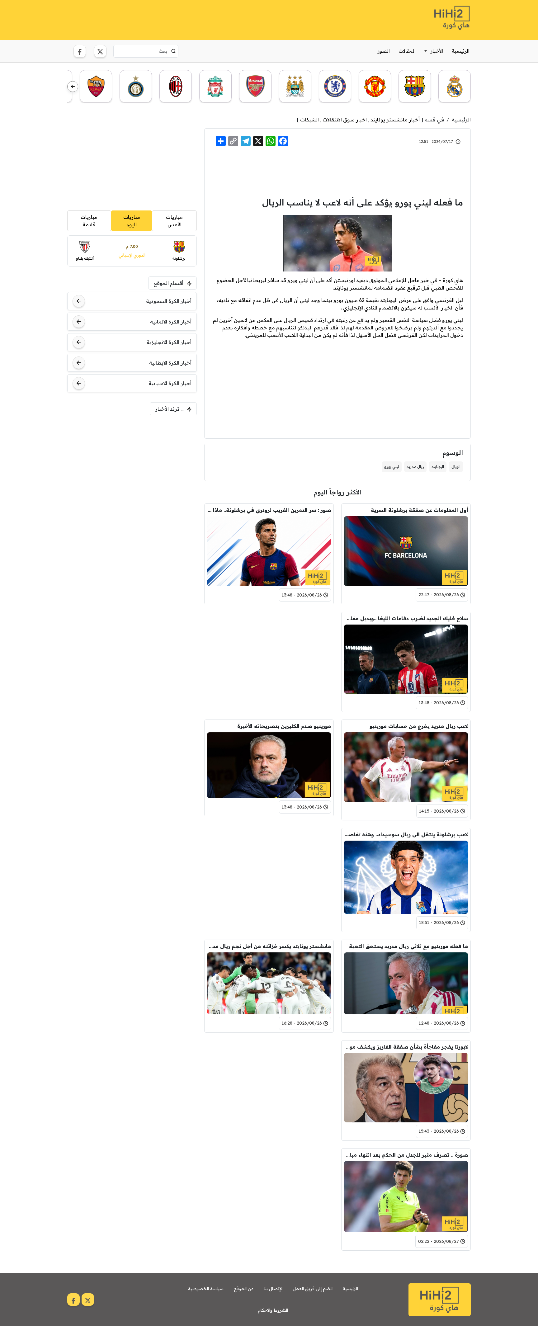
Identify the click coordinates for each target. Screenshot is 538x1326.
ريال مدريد (415, 466)
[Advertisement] (180, 19)
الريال (455, 466)
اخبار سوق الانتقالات (345, 119)
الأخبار (437, 51)
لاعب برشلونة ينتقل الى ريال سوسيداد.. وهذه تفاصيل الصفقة (406, 834)
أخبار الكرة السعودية (168, 301)
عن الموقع (243, 1288)
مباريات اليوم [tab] (131, 221)
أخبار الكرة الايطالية (170, 363)
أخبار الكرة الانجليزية (169, 342)
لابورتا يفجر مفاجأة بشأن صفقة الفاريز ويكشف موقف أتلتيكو (406, 1047)
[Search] (173, 51)
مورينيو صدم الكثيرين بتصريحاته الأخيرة (284, 726)
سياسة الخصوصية (206, 1288)
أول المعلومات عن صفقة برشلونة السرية (419, 510)
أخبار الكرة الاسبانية (170, 383)
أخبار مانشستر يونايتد (395, 119)
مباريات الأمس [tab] (174, 221)
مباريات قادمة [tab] (89, 221)
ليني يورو (391, 466)
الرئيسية (461, 51)
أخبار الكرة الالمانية (170, 322)
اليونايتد (438, 466)
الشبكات (309, 119)
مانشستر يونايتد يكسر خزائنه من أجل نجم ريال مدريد (269, 946)
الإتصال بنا (273, 1288)
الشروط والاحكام (273, 1310)
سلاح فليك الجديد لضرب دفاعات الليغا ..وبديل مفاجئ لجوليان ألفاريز (406, 618)
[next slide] (72, 86)
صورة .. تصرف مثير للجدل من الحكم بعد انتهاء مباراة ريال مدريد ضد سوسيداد (406, 1155)
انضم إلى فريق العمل (313, 1288)
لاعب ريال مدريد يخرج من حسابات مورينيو (419, 726)
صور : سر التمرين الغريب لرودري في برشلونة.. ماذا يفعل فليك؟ (269, 510)
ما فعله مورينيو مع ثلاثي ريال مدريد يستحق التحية (408, 946)
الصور (384, 51)
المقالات (407, 51)
